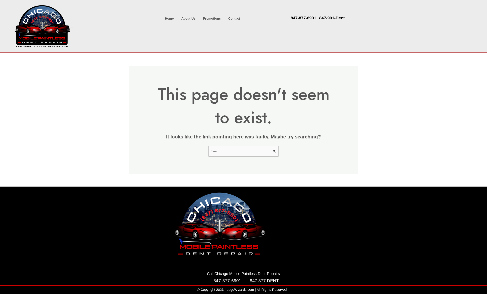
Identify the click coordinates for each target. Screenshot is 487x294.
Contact (234, 18)
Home (169, 18)
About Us (188, 18)
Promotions (212, 18)
